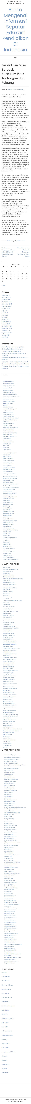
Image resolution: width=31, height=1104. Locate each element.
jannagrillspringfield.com (9, 674)
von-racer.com (7, 655)
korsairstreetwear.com (10, 800)
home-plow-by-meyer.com (11, 779)
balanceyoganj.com (8, 412)
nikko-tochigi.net (8, 898)
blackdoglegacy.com (9, 783)
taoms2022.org (7, 599)
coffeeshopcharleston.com (10, 657)
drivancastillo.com (9, 889)
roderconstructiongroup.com (10, 611)
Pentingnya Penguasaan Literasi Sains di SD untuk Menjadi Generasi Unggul (8, 252)
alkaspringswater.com (9, 661)
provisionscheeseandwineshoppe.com (13, 578)
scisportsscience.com (9, 959)
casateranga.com (8, 860)
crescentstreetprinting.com (11, 768)
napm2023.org (6, 544)
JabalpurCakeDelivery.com (10, 420)
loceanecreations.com (10, 915)
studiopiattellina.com (8, 672)
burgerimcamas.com (9, 963)
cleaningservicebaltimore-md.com (13, 756)
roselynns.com (7, 410)
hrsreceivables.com (8, 464)
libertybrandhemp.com (10, 922)
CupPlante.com (7, 443)
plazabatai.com (7, 613)
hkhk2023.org (6, 542)
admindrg (21, 89)
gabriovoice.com (8, 794)
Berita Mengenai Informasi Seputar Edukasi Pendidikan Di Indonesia (15, 29)
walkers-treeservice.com (10, 864)
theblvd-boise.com (8, 504)
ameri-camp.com (7, 462)
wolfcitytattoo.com (9, 838)
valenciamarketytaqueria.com (12, 812)
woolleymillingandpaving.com (12, 855)
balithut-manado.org (8, 528)
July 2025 (4, 311)
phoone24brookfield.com (9, 710)
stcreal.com (6, 447)
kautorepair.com (7, 632)
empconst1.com (7, 465)
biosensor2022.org (8, 591)
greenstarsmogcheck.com (9, 644)
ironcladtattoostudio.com (10, 833)
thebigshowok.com (9, 787)
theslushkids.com (8, 847)
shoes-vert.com (7, 624)
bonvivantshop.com (8, 442)
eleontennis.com (7, 515)
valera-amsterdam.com (10, 920)
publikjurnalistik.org (9, 948)
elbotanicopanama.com (9, 626)
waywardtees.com (8, 390)
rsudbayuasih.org (9, 946)
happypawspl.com (8, 646)
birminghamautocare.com (9, 694)
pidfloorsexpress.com (8, 392)
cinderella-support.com (9, 467)
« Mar (3, 285)
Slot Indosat (6, 977)
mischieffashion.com (8, 498)
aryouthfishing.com (9, 818)
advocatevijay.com (8, 522)
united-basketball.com (10, 820)
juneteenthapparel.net (10, 950)
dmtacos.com (7, 767)
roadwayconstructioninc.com (10, 714)
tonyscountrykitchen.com (9, 696)
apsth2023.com (7, 553)
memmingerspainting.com (9, 473)
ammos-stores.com (9, 913)
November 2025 (7, 304)
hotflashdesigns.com (8, 480)
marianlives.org (7, 388)
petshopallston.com (9, 801)
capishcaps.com (7, 745)
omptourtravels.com (9, 942)
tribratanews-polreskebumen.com (13, 944)
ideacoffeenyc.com (8, 637)
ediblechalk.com (7, 738)
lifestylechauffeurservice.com (11, 484)
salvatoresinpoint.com (9, 489)
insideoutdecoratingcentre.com (11, 487)
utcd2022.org (6, 589)
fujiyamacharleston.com (9, 675)
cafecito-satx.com (8, 823)
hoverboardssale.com (9, 401)
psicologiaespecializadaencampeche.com (15, 765)
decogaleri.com (7, 621)
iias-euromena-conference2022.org (12, 600)
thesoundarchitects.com (10, 882)
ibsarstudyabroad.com (9, 606)
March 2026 (5, 295)
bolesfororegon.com (9, 930)
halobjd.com (6, 421)
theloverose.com (8, 792)
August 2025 (6, 308)
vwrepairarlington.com (10, 754)
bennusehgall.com (8, 608)
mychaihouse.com (7, 699)
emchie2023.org (7, 586)
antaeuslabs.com (7, 434)
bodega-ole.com (8, 931)
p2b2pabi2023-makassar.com (10, 569)
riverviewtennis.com (8, 727)
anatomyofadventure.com (11, 888)
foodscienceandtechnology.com (12, 957)
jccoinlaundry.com (7, 630)
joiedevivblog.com (9, 919)
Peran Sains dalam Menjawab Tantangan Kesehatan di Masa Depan (23, 252)
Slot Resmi (5, 1048)
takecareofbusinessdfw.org (10, 427)
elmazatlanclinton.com (9, 635)
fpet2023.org (6, 506)
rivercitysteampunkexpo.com (11, 904)
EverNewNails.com (8, 486)
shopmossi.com (8, 866)
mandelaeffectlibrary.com (9, 409)
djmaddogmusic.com (9, 880)
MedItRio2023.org (7, 555)
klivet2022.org (6, 595)
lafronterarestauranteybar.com (12, 842)
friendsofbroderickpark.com (10, 670)
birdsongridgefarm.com (10, 917)
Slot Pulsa (5, 1027)
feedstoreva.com (7, 734)
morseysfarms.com (8, 725)
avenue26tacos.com (9, 803)
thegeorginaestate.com (9, 703)
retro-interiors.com (8, 502)
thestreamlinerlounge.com (11, 933)
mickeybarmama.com (8, 712)
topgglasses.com (8, 805)
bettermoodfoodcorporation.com (11, 396)
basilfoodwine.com (9, 897)
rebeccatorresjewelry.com (10, 453)
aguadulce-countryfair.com (10, 688)
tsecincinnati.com (7, 610)
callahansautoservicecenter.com (11, 648)
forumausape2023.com (9, 548)
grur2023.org (6, 541)
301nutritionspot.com (9, 911)
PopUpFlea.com (7, 449)
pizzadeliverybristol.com (9, 643)
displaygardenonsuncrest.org (11, 730)
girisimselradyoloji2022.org (10, 588)
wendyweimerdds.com (9, 460)
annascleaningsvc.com (10, 836)
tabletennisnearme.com (9, 740)
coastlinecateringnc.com (10, 761)
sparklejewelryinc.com (10, 831)
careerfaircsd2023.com (9, 552)
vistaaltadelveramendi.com (11, 759)
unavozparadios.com (8, 622)
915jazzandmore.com (8, 686)
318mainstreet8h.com (8, 663)
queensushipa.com (8, 458)
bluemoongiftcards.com (10, 902)
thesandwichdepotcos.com (10, 476)
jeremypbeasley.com (8, 475)
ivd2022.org (6, 602)
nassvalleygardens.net (10, 939)
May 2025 (5, 315)
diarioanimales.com (8, 619)
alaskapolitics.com (8, 403)
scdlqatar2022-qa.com (8, 575)
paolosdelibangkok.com (9, 707)
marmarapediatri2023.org (9, 584)
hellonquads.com (7, 617)
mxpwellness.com (9, 869)
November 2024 (7, 328)
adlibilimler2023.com (8, 524)
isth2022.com (6, 567)
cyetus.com (6, 517)
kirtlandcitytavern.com (10, 909)
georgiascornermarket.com (10, 650)
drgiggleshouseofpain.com (10, 478)
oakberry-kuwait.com (8, 666)
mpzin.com (6, 445)
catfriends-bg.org (7, 387)
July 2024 (4, 337)
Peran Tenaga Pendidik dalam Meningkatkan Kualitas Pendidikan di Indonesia (14, 353)
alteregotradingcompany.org (10, 530)
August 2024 (6, 335)
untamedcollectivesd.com (11, 867)
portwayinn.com (8, 878)
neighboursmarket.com (10, 926)
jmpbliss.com (6, 454)
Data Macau (6, 981)
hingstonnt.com (7, 398)
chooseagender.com (8, 399)
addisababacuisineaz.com (11, 961)
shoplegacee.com (7, 440)
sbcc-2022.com (7, 535)
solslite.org (7, 877)
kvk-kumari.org (8, 955)
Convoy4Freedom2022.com (10, 539)
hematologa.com (8, 774)
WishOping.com (7, 438)
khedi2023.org (6, 580)
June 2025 (5, 313)
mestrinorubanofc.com (10, 935)
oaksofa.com (6, 741)
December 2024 (7, 326)
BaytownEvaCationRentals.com (11, 418)
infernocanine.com (9, 871)
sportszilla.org (6, 718)
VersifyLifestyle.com (8, 431)
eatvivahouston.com (9, 785)
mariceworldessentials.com (10, 683)
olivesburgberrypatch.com (11, 845)
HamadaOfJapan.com (8, 429)
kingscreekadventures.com (10, 432)
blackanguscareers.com (10, 928)
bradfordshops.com (8, 519)
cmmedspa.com (8, 891)
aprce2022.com (7, 531)
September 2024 (7, 333)
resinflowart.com (8, 796)
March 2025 (5, 319)
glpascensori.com (8, 851)
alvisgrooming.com (8, 701)
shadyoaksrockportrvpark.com (11, 628)
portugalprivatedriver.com (10, 654)
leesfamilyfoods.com (8, 511)
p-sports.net (7, 798)
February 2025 (6, 322)
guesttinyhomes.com (9, 778)
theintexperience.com (8, 383)
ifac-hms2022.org (7, 597)
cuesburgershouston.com (11, 763)
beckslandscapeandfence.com (12, 757)
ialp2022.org (6, 593)
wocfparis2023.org (8, 571)
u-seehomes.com (7, 495)
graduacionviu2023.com (10, 825)
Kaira (16, 1099)
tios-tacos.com (8, 822)
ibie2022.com (6, 533)
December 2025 (7, 302)
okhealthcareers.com (8, 381)
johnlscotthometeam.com (9, 493)
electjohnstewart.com (10, 941)
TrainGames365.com (8, 416)
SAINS (8, 241)
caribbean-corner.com (10, 900)
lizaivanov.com (8, 776)
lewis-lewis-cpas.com (8, 513)
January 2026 (6, 299)
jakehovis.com (7, 690)
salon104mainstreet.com (9, 659)
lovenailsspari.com (8, 665)
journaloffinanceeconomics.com (12, 953)
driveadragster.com (9, 772)
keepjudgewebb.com (9, 886)
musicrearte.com (7, 723)
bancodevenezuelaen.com (10, 394)
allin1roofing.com (8, 884)
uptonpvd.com (8, 856)
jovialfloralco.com (7, 491)
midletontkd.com (8, 893)
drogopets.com (7, 736)
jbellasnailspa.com (8, 697)
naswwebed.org (7, 526)
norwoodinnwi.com (9, 924)
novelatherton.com (9, 937)
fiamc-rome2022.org (8, 681)
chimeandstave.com (9, 789)
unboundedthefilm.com (9, 385)
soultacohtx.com (7, 743)
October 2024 (6, 331)
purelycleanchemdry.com (9, 436)
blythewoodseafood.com (9, 705)
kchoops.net (7, 906)
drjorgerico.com (7, 456)
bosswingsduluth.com (8, 692)
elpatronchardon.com (8, 677)
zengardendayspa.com (10, 829)
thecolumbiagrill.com (8, 577)
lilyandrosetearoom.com (10, 844)
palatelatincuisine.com (10, 781)
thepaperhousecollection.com (12, 873)
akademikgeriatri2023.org (9, 582)
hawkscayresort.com (8, 615)
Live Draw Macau (7, 985)
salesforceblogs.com (8, 414)
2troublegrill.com (8, 858)
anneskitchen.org (8, 811)
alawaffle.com (8, 816)
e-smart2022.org (7, 508)
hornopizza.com (8, 770)
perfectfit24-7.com (7, 652)
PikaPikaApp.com (7, 425)
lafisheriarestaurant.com (9, 685)
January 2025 (6, 324)
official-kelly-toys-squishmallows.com (12, 729)
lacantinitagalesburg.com (9, 641)
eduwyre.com (6, 500)
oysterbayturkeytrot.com (10, 840)
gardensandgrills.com (10, 895)
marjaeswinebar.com (8, 633)
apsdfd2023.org (7, 546)
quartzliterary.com (8, 668)
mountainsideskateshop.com (12, 908)
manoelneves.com (8, 407)
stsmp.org (5, 405)
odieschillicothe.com (8, 639)
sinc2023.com (6, 573)
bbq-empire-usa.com (8, 732)
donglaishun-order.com (9, 679)
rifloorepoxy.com (8, 853)
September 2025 (7, 306)
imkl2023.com (6, 550)
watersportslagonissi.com (9, 497)
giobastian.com (8, 849)
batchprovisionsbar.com (9, 719)
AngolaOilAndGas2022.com (10, 537)
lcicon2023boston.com (8, 557)
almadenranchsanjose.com (10, 520)
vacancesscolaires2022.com (10, 561)
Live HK (4, 972)
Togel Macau (6, 1043)
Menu (15, 57)
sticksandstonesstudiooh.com (12, 862)
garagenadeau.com (8, 482)
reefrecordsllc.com (9, 814)
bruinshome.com (8, 834)
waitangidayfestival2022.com (10, 559)
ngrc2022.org (6, 509)
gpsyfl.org (5, 747)
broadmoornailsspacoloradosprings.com (15, 807)
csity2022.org (6, 604)
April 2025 (5, 317)
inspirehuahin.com (8, 471)
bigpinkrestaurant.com (9, 469)
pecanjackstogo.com (9, 827)
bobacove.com (7, 708)
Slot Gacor (5, 1023)
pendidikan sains (20, 241)
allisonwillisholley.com (10, 875)
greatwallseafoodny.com (10, 790)
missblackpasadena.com (10, 809)
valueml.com (6, 451)
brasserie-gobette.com (9, 721)
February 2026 (6, 297)
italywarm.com (8, 952)
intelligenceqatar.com (8, 423)
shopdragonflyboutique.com (10, 716)
